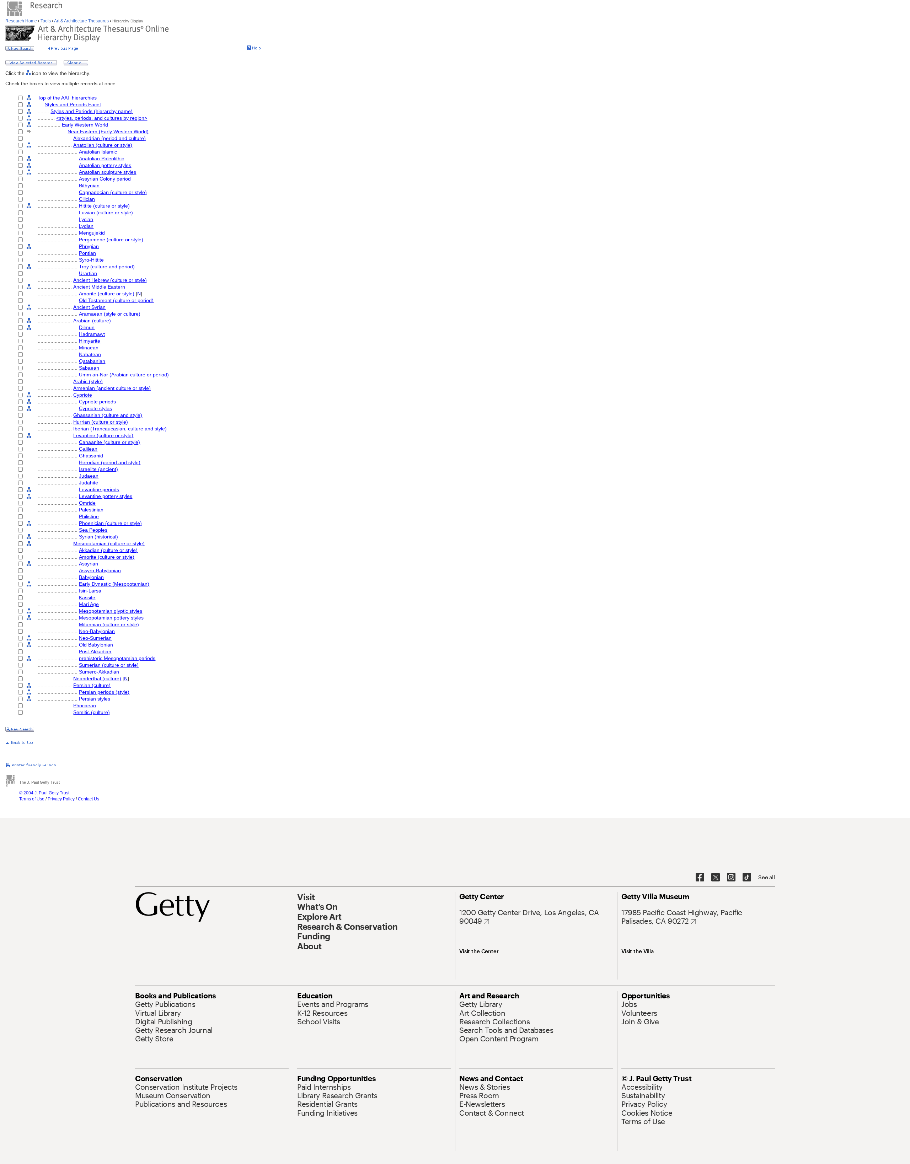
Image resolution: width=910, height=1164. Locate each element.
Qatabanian (92, 361)
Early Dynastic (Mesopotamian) (114, 584)
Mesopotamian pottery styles (111, 618)
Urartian (88, 273)
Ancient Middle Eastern (99, 287)
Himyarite (89, 341)
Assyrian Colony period (105, 179)
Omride (87, 503)
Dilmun (87, 327)
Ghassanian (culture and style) (107, 415)
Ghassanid (91, 455)
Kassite (87, 597)
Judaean (88, 476)
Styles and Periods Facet (73, 104)
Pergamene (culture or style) (111, 239)
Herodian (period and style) (109, 462)
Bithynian (89, 185)
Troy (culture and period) (107, 266)
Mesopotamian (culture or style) (109, 543)
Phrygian (89, 246)
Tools (45, 20)
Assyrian (88, 564)
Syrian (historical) (98, 537)
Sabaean (89, 368)
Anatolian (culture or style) (102, 145)
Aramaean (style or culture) (109, 314)
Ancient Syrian (89, 307)
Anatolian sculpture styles (107, 172)
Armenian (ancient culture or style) (112, 388)
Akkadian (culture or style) (108, 550)
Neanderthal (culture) (97, 678)
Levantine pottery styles (105, 496)
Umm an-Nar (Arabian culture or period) (124, 374)
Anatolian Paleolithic (101, 158)
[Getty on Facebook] (700, 877)
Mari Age (89, 604)
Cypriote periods (97, 401)
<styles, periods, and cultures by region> (101, 118)
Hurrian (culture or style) (100, 422)
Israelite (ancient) (98, 469)
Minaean (88, 347)
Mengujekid (92, 233)
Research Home (21, 20)
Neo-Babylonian (97, 631)
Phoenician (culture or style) (110, 523)
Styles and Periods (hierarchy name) (91, 111)
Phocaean (84, 705)
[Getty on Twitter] (715, 877)
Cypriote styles (95, 408)
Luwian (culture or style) (106, 212)
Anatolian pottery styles (105, 165)
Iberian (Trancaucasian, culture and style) (120, 428)
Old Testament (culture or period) (116, 300)
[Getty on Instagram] (731, 877)
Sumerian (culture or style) (109, 665)
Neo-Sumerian (95, 638)
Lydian (86, 226)
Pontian (87, 253)
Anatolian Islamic (98, 152)
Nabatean (90, 354)
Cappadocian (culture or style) (113, 192)
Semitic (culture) (91, 712)
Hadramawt (92, 334)
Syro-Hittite (91, 260)
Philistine (89, 516)
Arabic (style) (88, 381)
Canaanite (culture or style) (109, 442)
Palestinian (91, 510)
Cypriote (82, 395)
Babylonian (91, 577)
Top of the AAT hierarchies (67, 98)
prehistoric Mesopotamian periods (117, 658)
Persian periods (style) (104, 692)
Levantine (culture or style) (103, 435)
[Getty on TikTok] (747, 877)
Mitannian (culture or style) (109, 624)
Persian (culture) (92, 685)
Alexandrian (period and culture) (109, 138)
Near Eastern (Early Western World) (108, 131)
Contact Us (88, 798)
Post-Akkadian (95, 651)
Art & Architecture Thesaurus (81, 20)
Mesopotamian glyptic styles (110, 611)
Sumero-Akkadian (99, 672)
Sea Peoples (93, 530)
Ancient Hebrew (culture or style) (110, 280)
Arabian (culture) (92, 320)
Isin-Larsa (90, 591)
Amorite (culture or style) (106, 293)
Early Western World (85, 125)
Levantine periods (99, 489)
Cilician (87, 199)
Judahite (88, 483)
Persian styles (94, 699)
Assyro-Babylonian (100, 570)
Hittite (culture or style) (104, 206)
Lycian (86, 219)
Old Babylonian (96, 645)
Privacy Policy (61, 798)
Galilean (88, 449)
